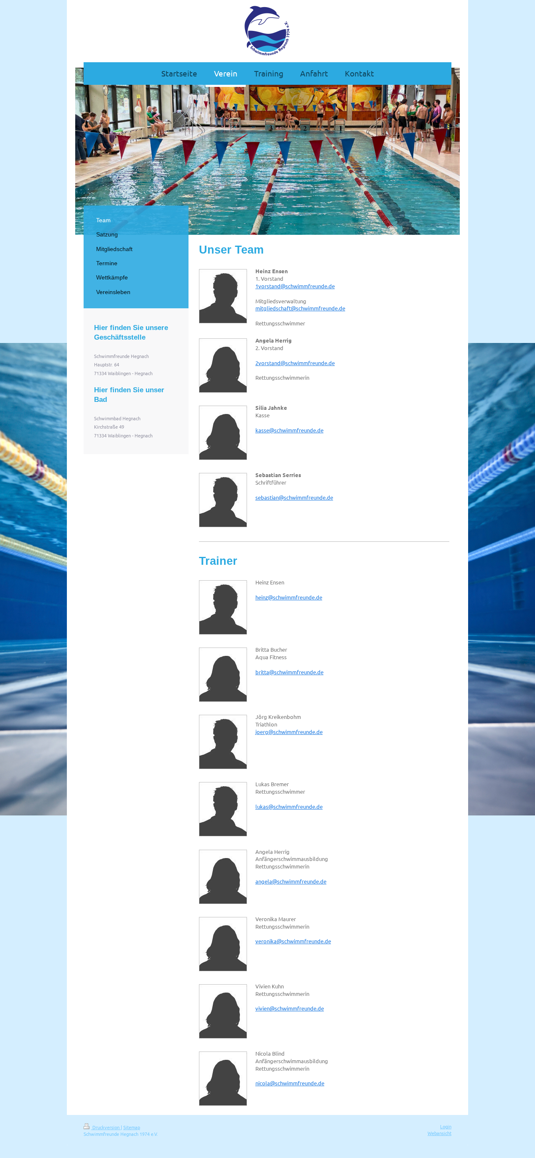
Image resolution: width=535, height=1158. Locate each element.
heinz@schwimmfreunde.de (288, 597)
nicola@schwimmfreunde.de (289, 1083)
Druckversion (106, 1127)
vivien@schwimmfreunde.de (289, 1008)
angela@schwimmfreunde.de (290, 881)
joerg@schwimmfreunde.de (289, 731)
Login (445, 1126)
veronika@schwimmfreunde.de (293, 941)
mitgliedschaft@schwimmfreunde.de (300, 308)
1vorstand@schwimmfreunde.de (295, 286)
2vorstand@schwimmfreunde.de (295, 362)
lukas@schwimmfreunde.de (289, 806)
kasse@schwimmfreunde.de (289, 430)
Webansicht (439, 1133)
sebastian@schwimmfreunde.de (294, 497)
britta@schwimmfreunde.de (289, 672)
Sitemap (131, 1127)
